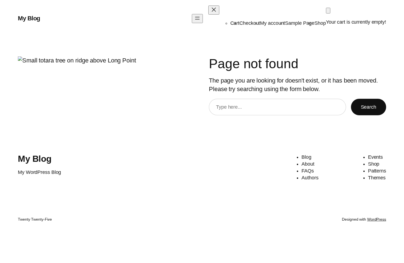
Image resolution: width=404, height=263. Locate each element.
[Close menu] (213, 10)
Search (368, 107)
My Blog (29, 18)
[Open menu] (197, 18)
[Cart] (328, 10)
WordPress (376, 219)
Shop (320, 23)
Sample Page (299, 23)
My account (272, 23)
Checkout (249, 23)
